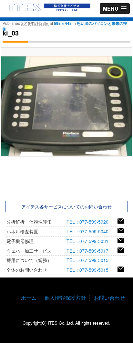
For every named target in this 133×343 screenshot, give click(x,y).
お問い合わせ (109, 297)
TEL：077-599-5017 (89, 250)
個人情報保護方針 (65, 297)
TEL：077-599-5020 (89, 221)
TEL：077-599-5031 (89, 241)
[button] (115, 8)
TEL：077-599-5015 (89, 260)
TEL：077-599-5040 (89, 231)
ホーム (28, 297)
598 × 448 (63, 23)
